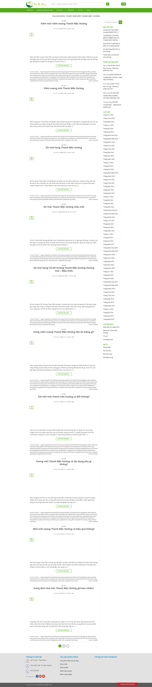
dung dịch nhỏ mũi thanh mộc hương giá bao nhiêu (77, 72)
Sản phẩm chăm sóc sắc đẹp (69, 661)
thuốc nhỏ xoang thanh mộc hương (63, 138)
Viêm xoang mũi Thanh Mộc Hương (64, 88)
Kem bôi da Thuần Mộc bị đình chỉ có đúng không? (111, 45)
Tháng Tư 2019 (108, 309)
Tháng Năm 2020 (109, 268)
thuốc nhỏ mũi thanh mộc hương (87, 136)
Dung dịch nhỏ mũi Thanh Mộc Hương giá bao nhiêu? (64, 588)
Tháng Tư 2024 (108, 125)
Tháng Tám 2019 (108, 295)
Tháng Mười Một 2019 (110, 285)
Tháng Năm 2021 (109, 231)
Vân (73, 28)
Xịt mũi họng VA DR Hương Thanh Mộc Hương (48, 322)
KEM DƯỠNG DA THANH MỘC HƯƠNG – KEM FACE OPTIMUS (112, 77)
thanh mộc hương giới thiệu (45, 10)
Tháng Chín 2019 (108, 292)
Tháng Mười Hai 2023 (110, 135)
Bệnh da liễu (64, 667)
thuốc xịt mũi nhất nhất (79, 138)
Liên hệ (88, 10)
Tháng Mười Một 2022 (110, 173)
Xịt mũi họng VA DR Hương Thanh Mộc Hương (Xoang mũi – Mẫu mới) (63, 269)
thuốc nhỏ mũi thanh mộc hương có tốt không (56, 75)
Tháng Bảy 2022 (108, 186)
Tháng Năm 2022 (109, 193)
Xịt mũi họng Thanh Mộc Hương (64, 147)
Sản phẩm (59, 10)
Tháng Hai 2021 (108, 241)
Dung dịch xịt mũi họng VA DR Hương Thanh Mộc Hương (78, 255)
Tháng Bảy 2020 (108, 261)
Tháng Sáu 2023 (108, 156)
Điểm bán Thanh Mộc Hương (110, 331)
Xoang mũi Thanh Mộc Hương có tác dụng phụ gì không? (63, 463)
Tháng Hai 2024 (108, 132)
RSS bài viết (107, 351)
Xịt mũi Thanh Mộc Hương (89, 258)
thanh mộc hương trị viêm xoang (70, 73)
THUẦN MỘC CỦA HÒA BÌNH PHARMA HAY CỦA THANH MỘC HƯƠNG (111, 38)
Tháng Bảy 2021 (108, 224)
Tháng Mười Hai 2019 (110, 282)
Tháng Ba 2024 (108, 129)
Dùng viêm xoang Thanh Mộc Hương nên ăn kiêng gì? (63, 331)
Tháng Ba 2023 (108, 166)
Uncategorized (108, 339)
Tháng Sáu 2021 (108, 227)
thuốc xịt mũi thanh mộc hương (57, 258)
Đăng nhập (107, 347)
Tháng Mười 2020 (109, 255)
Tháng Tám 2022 (108, 183)
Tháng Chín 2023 (108, 146)
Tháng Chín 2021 (108, 220)
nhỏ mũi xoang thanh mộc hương (52, 73)
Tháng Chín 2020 (108, 258)
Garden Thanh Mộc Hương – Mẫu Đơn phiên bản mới (111, 67)
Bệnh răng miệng (66, 674)
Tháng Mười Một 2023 (110, 139)
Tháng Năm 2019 (109, 306)
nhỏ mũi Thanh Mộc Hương (71, 136)
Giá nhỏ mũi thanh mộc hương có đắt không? (64, 396)
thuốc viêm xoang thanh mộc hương (72, 77)
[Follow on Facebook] (37, 676)
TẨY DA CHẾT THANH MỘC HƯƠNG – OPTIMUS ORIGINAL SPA (111, 95)
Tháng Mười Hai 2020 (110, 248)
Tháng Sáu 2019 (108, 302)
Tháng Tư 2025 (108, 115)
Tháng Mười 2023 (109, 142)
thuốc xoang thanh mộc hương (42, 452)
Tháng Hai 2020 (108, 278)
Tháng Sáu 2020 (108, 265)
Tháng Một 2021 (108, 244)
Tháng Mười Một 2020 (110, 251)
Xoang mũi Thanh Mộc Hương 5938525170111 (110, 31)
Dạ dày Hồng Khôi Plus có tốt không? (111, 50)
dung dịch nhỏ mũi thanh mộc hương (54, 72)
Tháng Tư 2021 (108, 234)
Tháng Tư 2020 (108, 272)
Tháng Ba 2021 (108, 238)
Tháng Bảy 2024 (108, 122)
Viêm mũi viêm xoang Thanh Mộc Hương (64, 23)
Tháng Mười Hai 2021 (110, 210)
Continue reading (63, 65)
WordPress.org (108, 357)
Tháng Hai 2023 (108, 169)
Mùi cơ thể (63, 664)
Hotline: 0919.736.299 (127, 684)
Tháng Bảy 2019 (108, 299)
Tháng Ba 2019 (108, 312)
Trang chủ (30, 10)
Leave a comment (93, 81)
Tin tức (80, 10)
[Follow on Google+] (40, 676)
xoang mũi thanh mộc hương (50, 81)
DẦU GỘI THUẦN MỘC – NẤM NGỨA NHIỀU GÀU (112, 104)
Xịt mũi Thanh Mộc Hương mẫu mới (63, 206)
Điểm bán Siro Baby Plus (111, 327)
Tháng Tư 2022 (108, 197)
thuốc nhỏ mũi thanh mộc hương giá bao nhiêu (81, 75)
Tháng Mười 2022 (109, 176)
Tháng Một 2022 (108, 207)
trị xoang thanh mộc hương (64, 79)
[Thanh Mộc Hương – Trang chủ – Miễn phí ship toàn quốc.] (37, 4)
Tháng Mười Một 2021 (110, 214)
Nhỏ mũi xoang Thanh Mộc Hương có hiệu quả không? (64, 528)
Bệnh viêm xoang (66, 671)
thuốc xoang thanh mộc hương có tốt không (45, 79)
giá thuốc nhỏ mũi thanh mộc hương (49, 446)
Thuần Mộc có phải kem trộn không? (111, 56)
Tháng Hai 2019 (108, 316)
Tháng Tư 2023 (108, 163)
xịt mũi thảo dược (59, 140)
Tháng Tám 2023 (108, 149)
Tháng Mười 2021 (109, 217)
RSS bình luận (107, 354)
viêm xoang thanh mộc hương (79, 387)
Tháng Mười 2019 (109, 289)
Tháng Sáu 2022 (108, 190)
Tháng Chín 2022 (108, 180)
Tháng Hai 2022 (108, 203)
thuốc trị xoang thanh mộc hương (54, 77)
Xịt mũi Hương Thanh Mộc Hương (74, 258)
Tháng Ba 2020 (108, 275)
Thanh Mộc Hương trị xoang (86, 73)
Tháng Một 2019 (108, 319)
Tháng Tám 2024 (108, 118)
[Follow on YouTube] (43, 676)
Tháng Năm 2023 (109, 159)
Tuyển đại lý (70, 10)
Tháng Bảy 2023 (108, 152)
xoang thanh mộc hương (70, 140)
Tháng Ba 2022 (108, 200)
